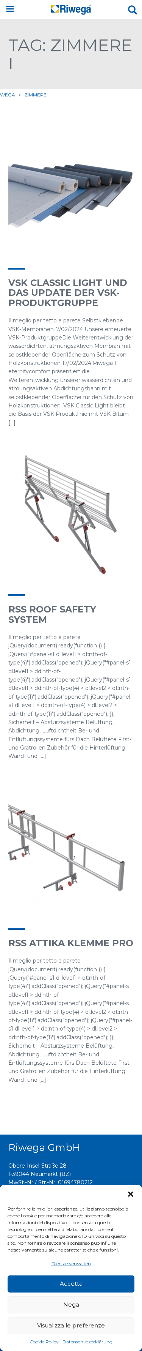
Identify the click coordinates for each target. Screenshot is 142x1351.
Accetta (71, 1283)
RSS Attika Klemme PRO (70, 943)
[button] (130, 1194)
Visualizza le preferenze (71, 1325)
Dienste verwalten (71, 1263)
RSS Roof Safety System (52, 614)
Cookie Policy (44, 1342)
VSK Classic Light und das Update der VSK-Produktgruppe (67, 292)
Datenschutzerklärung (87, 1342)
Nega (71, 1304)
